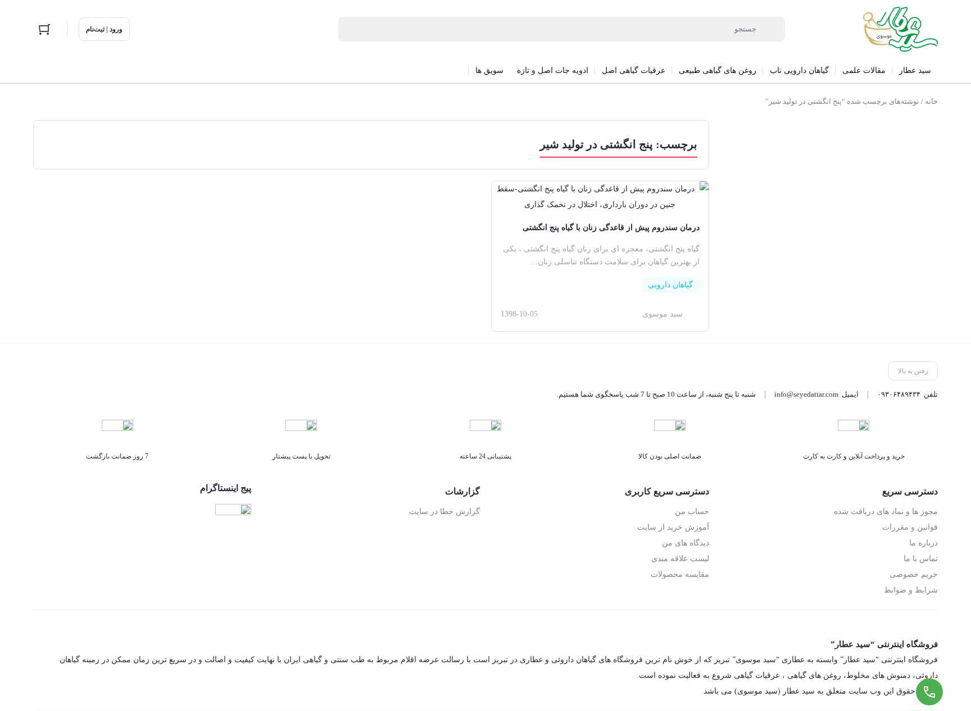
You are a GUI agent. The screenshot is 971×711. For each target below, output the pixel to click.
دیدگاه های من (685, 543)
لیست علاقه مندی (680, 558)
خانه (931, 101)
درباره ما (923, 543)
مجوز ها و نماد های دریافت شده (886, 511)
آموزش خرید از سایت (673, 527)
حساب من (692, 511)
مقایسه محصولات (680, 574)
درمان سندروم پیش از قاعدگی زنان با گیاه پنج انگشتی (611, 227)
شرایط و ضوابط (911, 590)
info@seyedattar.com (806, 394)
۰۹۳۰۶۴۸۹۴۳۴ (898, 394)
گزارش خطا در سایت (444, 511)
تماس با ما (921, 558)
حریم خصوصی (914, 574)
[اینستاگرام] (233, 522)
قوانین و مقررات (910, 527)
